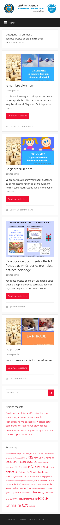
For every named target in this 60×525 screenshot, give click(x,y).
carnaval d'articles (15, 458)
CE (25, 458)
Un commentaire (18, 378)
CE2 (40, 458)
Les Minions (27, 484)
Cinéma (49, 458)
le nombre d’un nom (20, 85)
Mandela (42, 484)
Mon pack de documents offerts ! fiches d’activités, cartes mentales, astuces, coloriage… (29, 265)
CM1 (9, 462)
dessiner (41, 466)
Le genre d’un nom (19, 169)
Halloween (34, 477)
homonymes (11, 480)
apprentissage (12, 453)
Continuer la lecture (17, 115)
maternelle (25, 488)
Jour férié (14, 484)
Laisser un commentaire (21, 126)
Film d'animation (39, 472)
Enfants (24, 472)
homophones (23, 480)
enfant (12, 472)
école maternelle (28, 499)
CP (17, 467)
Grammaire (22, 476)
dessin (27, 467)
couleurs (10, 467)
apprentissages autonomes (32, 453)
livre (34, 484)
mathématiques (38, 488)
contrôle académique (40, 462)
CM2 (16, 462)
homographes (46, 477)
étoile (32, 506)
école (13, 498)
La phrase (13, 349)
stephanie (14, 90)
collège (25, 462)
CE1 (32, 457)
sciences (38, 492)
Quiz (11, 492)
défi (51, 467)
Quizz (18, 493)
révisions (26, 493)
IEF (32, 480)
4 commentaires (17, 306)
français (11, 476)
